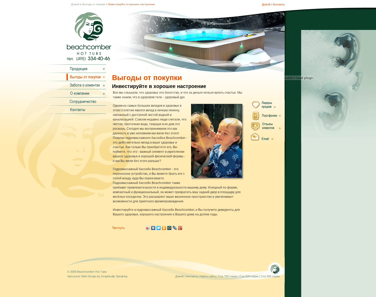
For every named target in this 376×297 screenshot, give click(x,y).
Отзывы (267, 125)
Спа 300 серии (270, 276)
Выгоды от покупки (93, 4)
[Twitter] (158, 228)
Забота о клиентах (84, 85)
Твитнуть (118, 228)
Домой (75, 4)
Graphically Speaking (114, 276)
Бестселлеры (267, 105)
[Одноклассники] (164, 228)
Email (267, 136)
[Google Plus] (180, 228)
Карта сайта (208, 276)
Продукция (84, 68)
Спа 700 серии (227, 276)
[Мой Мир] (169, 228)
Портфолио (267, 115)
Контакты (279, 4)
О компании (84, 93)
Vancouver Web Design (81, 276)
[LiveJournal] (175, 228)
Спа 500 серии (248, 276)
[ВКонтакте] (153, 228)
